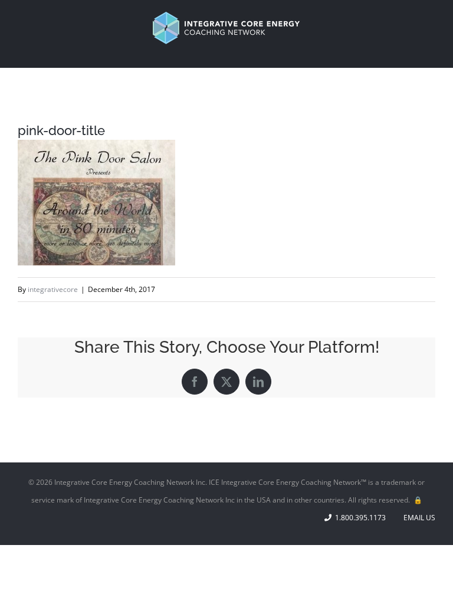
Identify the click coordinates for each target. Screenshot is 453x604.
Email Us (417, 518)
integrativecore (53, 289)
